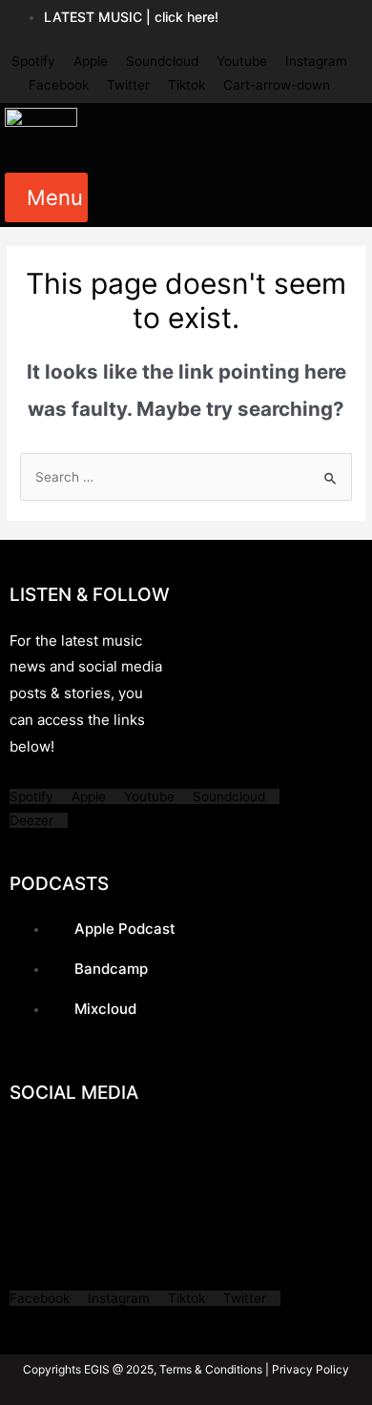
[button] (46, 197)
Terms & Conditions (210, 1369)
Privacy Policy (309, 1369)
